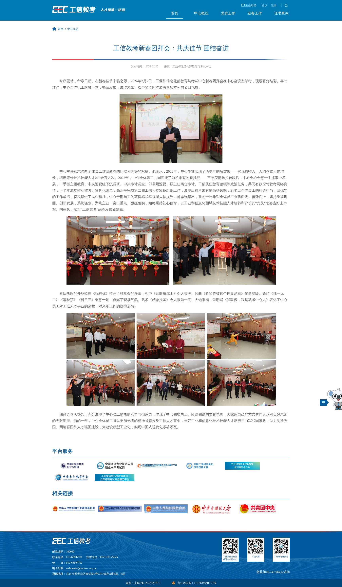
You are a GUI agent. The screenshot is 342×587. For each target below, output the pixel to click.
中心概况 (201, 13)
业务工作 (255, 13)
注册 (273, 5)
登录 (264, 5)
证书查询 (281, 13)
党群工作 (228, 13)
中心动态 (72, 29)
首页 (174, 13)
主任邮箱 (250, 5)
